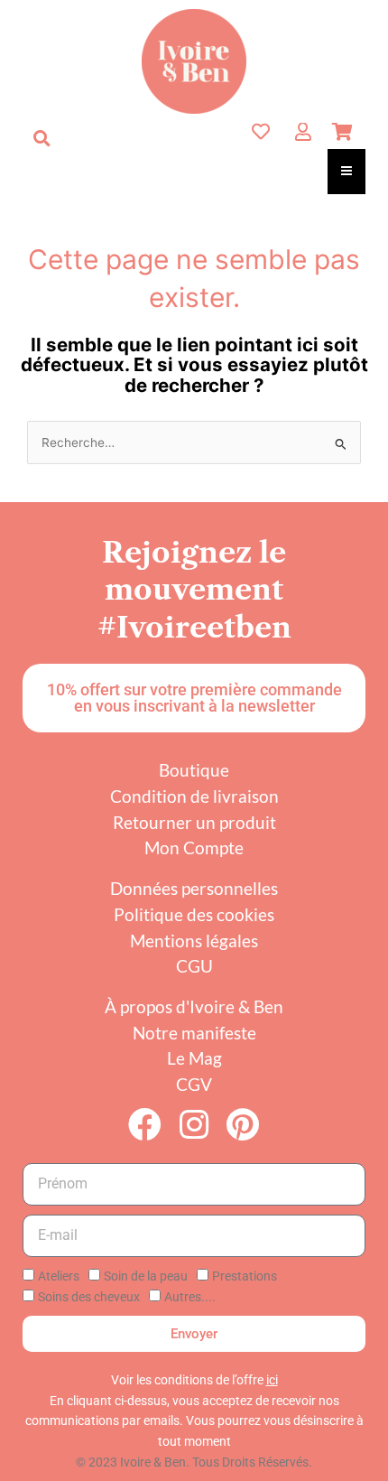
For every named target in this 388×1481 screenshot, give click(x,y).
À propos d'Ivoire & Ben (194, 1006)
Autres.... (190, 1297)
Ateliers (58, 1276)
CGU (194, 965)
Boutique (194, 769)
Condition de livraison (194, 796)
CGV (194, 1084)
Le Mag (194, 1058)
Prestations (244, 1276)
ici (272, 1380)
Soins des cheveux (89, 1297)
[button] (41, 138)
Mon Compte (194, 847)
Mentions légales (194, 940)
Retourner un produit (194, 822)
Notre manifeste (194, 1032)
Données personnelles (194, 888)
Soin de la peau (146, 1276)
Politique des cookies (194, 914)
